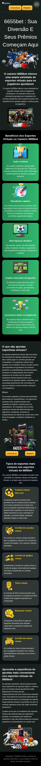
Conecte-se (15, 8)
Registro (27, 8)
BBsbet (5, 392)
